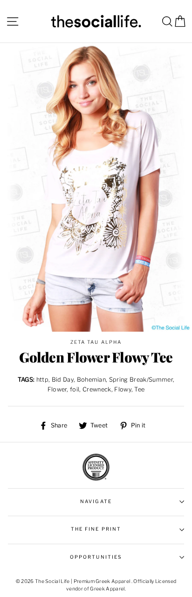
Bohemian (91, 379)
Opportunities (96, 557)
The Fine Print (96, 529)
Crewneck (96, 389)
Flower (57, 389)
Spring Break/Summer (141, 379)
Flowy (122, 389)
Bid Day (63, 379)
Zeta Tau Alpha (96, 342)
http (42, 379)
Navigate (95, 501)
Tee (139, 389)
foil (74, 389)
